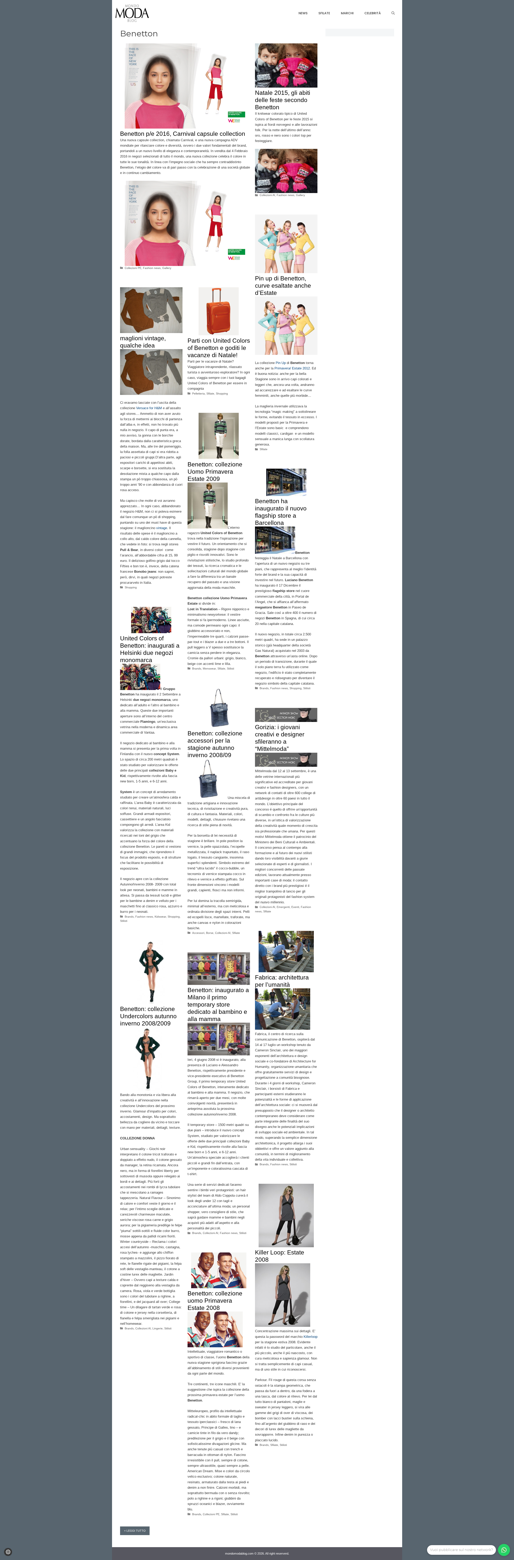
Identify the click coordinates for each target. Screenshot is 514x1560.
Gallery (166, 268)
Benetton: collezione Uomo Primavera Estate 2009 (215, 471)
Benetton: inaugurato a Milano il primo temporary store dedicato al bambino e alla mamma (218, 1004)
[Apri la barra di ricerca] (393, 13)
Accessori (198, 932)
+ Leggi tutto (135, 1530)
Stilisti (230, 668)
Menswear (209, 668)
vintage (161, 528)
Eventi (295, 907)
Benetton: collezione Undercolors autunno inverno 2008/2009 (148, 1016)
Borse (209, 932)
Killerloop (310, 1337)
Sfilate (324, 13)
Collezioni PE (133, 268)
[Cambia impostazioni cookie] (8, 1552)
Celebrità (372, 13)
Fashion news (152, 268)
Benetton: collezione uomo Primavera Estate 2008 (215, 1300)
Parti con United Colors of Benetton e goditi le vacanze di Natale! (219, 347)
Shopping (131, 587)
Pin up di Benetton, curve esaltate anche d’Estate (283, 285)
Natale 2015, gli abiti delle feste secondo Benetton (282, 99)
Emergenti (283, 907)
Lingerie (157, 1328)
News (303, 13)
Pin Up (281, 363)
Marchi (347, 13)
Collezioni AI (267, 195)
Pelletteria (198, 393)
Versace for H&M (149, 408)
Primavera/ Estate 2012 (292, 368)
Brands (196, 668)
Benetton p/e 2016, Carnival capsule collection (182, 133)
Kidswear (160, 916)
